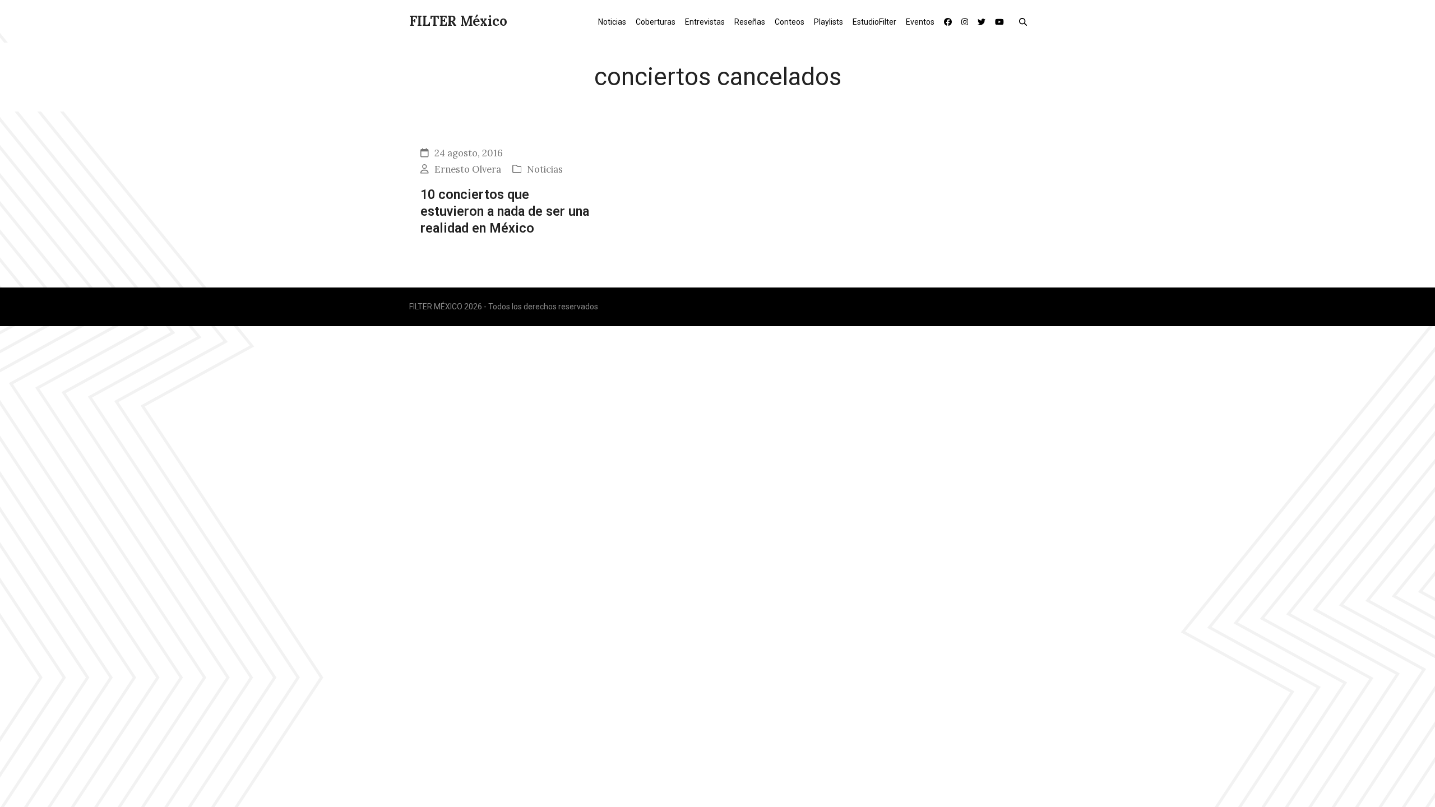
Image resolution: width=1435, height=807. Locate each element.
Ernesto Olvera (467, 169)
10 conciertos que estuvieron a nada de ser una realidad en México (504, 211)
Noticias (545, 169)
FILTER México (458, 21)
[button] (1025, 21)
